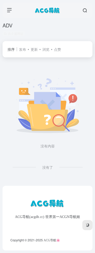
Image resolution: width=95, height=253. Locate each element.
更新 (34, 49)
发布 (22, 49)
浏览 (45, 49)
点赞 (57, 49)
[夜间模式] (87, 225)
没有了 (47, 167)
